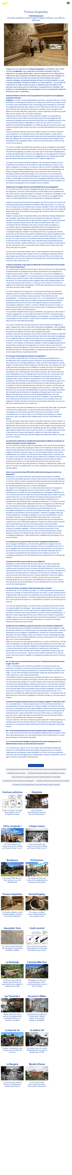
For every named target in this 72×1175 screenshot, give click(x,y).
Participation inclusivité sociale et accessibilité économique (46, 773)
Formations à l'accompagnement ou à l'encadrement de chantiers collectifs (36, 784)
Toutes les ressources (36, 765)
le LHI (59, 329)
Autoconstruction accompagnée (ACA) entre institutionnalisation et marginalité (36, 777)
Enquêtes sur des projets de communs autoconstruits (53, 781)
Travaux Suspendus (36, 69)
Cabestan (18, 71)
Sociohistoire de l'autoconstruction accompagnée (18, 781)
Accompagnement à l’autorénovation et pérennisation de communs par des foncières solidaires (36, 769)
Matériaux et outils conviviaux (16, 773)
